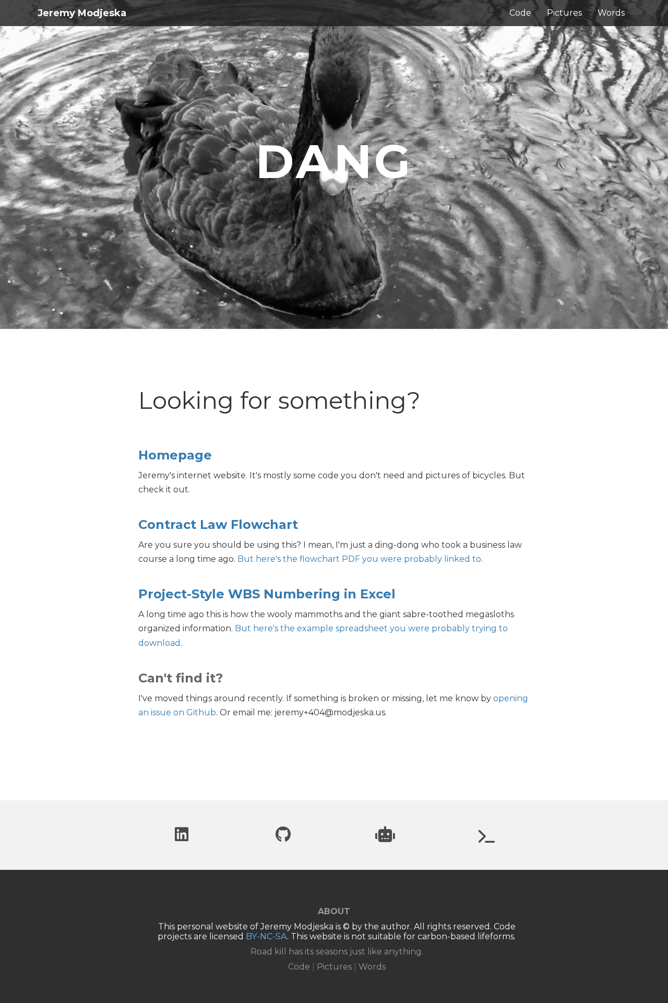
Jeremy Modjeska (82, 13)
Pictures (564, 13)
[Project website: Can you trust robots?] (385, 837)
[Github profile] (283, 837)
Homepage (175, 455)
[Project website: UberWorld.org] (487, 839)
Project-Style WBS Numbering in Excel (267, 593)
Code (520, 13)
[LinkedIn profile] (181, 837)
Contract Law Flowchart (218, 524)
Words (611, 13)
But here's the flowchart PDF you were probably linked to (359, 559)
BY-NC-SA (266, 936)
